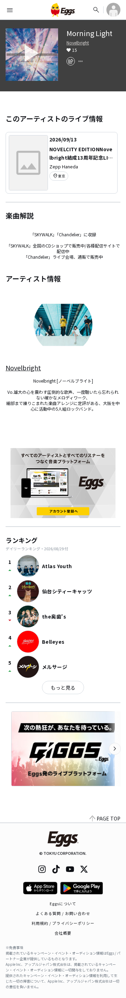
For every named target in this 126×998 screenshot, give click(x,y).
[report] (80, 61)
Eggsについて (63, 903)
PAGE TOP (108, 818)
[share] (70, 61)
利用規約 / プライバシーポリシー (63, 923)
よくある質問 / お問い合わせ (63, 913)
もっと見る (63, 687)
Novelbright (77, 43)
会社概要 (63, 933)
